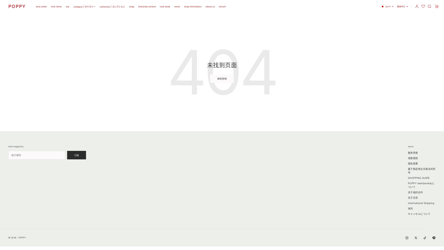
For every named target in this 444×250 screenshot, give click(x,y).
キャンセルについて (419, 213)
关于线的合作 (415, 192)
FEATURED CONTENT (147, 6)
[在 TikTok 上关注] (425, 238)
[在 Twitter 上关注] (416, 238)
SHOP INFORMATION (193, 6)
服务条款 (413, 152)
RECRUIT (222, 6)
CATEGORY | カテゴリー (84, 6)
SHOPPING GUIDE (419, 177)
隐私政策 (413, 163)
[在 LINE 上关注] (434, 238)
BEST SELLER (41, 6)
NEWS (177, 6)
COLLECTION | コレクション (112, 6)
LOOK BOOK (165, 6)
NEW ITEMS (56, 6)
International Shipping (421, 203)
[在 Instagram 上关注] (407, 238)
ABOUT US (210, 6)
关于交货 (413, 197)
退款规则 (413, 158)
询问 (410, 208)
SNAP (131, 6)
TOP (67, 6)
